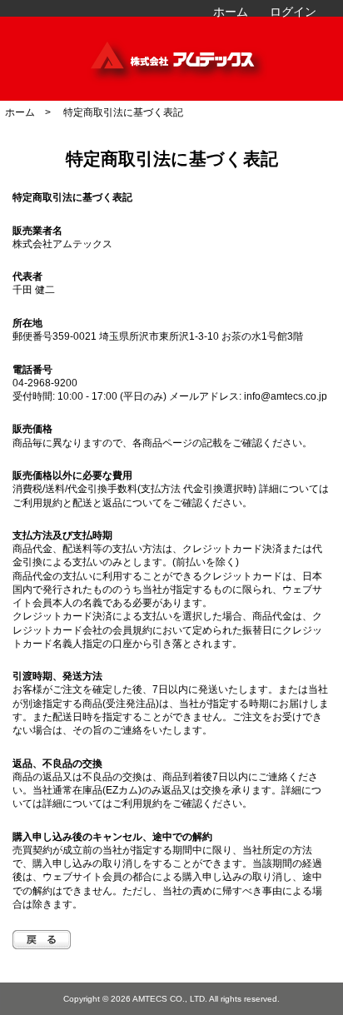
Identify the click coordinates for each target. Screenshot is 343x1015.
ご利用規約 (37, 502)
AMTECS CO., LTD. (169, 998)
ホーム (230, 11)
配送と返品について (117, 502)
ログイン (293, 11)
